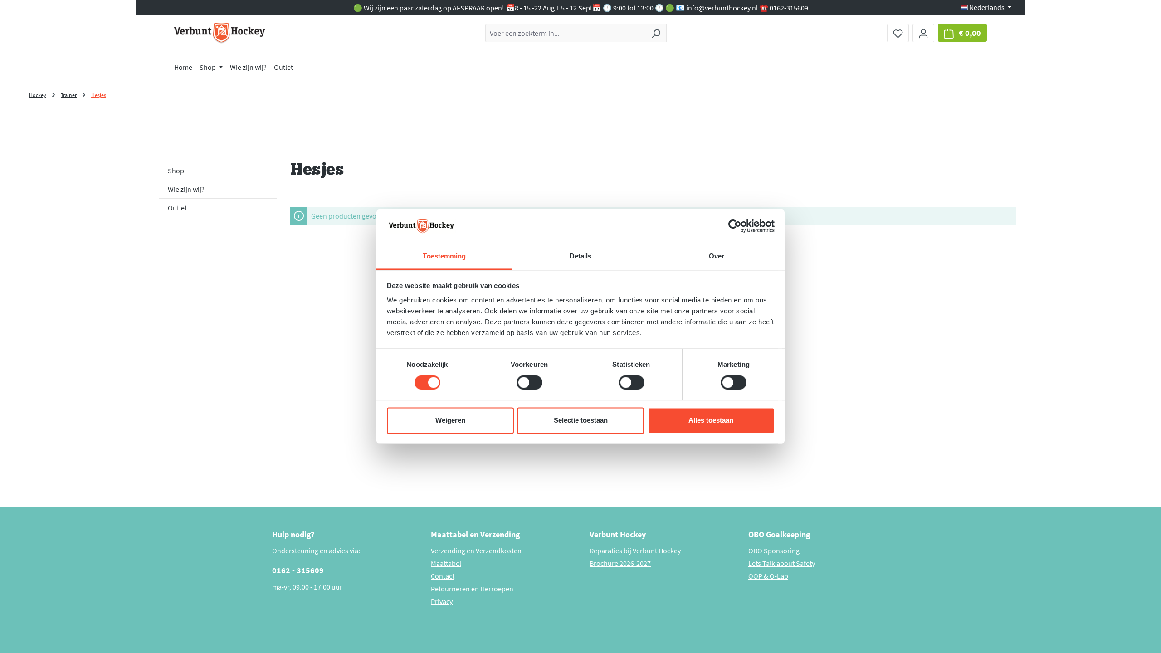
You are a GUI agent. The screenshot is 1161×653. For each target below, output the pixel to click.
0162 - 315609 (298, 570)
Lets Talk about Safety (781, 563)
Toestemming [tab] (444, 256)
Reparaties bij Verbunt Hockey (635, 550)
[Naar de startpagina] (219, 33)
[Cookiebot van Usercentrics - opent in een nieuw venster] (735, 226)
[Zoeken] (656, 33)
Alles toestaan (710, 420)
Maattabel (446, 563)
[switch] (529, 382)
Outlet (177, 207)
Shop (176, 170)
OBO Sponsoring (774, 550)
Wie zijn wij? (186, 189)
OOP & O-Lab (768, 575)
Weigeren (450, 420)
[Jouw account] (923, 33)
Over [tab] (716, 256)
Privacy (442, 601)
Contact (442, 575)
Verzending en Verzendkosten (476, 550)
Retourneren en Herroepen (472, 588)
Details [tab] (581, 256)
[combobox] (565, 33)
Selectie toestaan (581, 420)
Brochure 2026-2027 (620, 563)
